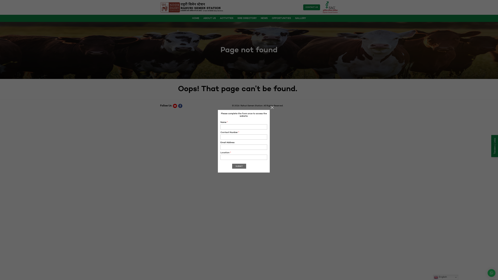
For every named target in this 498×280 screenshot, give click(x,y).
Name (224, 122)
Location (225, 153)
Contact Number (229, 132)
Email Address (227, 143)
